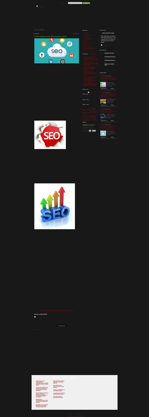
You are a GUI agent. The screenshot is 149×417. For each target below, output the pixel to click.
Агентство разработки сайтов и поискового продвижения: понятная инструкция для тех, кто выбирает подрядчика (108, 127)
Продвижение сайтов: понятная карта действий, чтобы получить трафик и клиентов (90, 73)
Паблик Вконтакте (87, 46)
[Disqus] (56, 353)
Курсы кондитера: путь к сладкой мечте (89, 109)
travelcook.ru (81, 416)
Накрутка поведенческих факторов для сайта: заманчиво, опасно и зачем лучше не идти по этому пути (91, 58)
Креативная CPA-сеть (110, 56)
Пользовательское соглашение (90, 115)
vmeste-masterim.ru (73, 416)
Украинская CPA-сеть (110, 60)
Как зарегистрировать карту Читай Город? (89, 119)
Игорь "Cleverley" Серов (108, 33)
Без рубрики (86, 37)
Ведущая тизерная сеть (109, 64)
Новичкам (85, 44)
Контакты (70, 414)
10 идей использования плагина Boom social (59, 393)
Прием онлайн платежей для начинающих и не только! (90, 112)
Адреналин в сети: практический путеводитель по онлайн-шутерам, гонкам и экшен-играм (91, 63)
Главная (36, 29)
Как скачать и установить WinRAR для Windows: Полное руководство (42, 405)
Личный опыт (41, 29)
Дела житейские (87, 38)
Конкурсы (85, 40)
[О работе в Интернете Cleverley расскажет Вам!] (40, 7)
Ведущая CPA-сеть (109, 53)
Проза (84, 50)
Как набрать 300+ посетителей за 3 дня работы (58, 386)
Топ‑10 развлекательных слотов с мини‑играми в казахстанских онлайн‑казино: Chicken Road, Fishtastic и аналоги (90, 78)
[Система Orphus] (89, 131)
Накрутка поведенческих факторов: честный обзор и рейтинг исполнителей (107, 111)
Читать (112, 88)
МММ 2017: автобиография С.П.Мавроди (89, 117)
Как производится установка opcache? (58, 397)
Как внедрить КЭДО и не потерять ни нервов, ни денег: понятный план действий (90, 68)
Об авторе (61, 3)
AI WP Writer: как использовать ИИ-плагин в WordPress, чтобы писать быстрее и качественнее (90, 84)
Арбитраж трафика (88, 35)
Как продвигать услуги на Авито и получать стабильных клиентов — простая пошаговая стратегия (42, 394)
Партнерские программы (89, 48)
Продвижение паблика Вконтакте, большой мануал (58, 382)
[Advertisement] (56, 78)
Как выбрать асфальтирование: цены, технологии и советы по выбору (42, 401)
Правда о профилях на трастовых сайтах (59, 390)
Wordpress (85, 33)
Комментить (104, 88)
